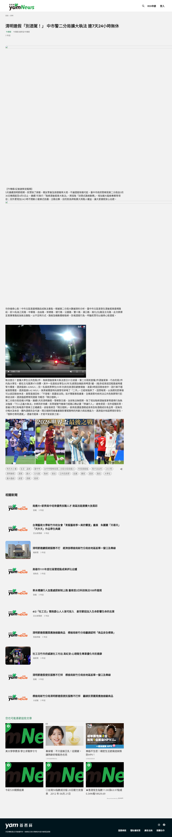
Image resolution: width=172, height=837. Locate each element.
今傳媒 (8, 32)
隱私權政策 (135, 830)
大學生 (108, 473)
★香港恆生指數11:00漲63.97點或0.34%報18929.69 (104, 791)
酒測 (91, 473)
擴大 (28, 473)
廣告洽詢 (148, 830)
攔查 (83, 473)
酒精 (28, 478)
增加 (54, 473)
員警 (20, 478)
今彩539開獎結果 (14, 790)
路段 (99, 473)
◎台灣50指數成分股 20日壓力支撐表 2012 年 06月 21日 (64, 791)
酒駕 (20, 473)
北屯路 (37, 473)
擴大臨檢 (11, 478)
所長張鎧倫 (83, 468)
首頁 (6, 16)
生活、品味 (25, 468)
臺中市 (37, 468)
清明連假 (11, 473)
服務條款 (122, 830)
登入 (162, 6)
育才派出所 (97, 468)
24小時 (109, 468)
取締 (46, 473)
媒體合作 (161, 830)
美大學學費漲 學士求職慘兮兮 (21, 751)
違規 (36, 478)
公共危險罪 (64, 473)
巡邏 (75, 473)
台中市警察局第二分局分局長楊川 (59, 468)
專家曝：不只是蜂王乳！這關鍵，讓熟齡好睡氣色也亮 (64, 753)
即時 (11, 16)
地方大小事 (12, 468)
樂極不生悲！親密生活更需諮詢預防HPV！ (104, 753)
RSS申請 (151, 6)
